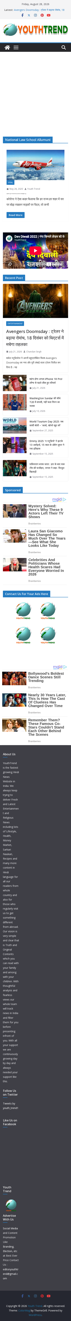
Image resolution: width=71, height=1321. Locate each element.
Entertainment (15, 323)
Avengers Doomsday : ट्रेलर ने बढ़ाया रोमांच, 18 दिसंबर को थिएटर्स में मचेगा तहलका (39, 11)
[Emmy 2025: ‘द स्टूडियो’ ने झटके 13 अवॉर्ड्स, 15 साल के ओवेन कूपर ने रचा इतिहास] (15, 447)
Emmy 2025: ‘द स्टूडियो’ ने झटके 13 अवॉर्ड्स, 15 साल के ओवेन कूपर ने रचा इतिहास (46, 444)
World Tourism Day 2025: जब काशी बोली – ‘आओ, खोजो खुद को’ (46, 423)
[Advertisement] (35, 89)
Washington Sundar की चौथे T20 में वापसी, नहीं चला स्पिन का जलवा (44, 401)
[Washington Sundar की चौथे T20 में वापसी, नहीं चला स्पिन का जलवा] (15, 404)
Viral (10, 182)
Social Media (10, 1228)
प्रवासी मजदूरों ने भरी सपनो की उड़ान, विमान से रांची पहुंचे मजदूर (16, 193)
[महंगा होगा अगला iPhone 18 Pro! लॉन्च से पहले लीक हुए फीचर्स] (15, 383)
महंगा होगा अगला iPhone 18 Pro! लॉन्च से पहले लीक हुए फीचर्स (45, 380)
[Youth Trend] (7, 47)
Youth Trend (33, 188)
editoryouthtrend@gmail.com (10, 1274)
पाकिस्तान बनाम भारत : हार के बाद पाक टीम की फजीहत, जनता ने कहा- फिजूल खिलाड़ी (47, 467)
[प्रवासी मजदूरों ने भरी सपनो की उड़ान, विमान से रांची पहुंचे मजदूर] (35, 165)
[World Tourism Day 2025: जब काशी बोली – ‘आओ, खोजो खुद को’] (15, 426)
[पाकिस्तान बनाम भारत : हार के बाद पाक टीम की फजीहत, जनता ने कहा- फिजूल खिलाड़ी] (15, 470)
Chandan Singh (34, 351)
